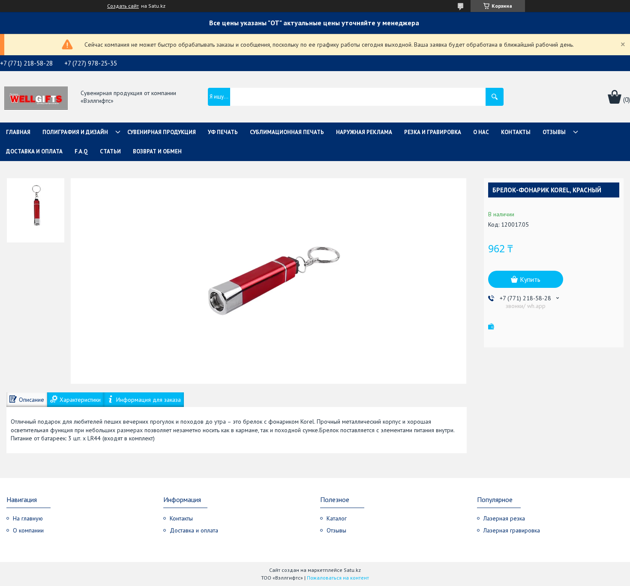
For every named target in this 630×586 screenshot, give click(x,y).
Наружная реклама (364, 132)
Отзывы (554, 132)
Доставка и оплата (34, 151)
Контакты (516, 132)
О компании (28, 530)
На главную (28, 518)
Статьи (110, 151)
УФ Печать (223, 132)
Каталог (337, 518)
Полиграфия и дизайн (75, 132)
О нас (481, 132)
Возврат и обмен (157, 151)
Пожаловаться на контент (338, 577)
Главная (18, 132)
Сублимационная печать (287, 132)
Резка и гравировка (432, 132)
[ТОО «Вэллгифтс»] (36, 97)
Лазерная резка (504, 518)
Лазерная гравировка (511, 530)
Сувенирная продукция (161, 132)
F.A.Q (81, 151)
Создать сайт (123, 6)
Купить (530, 279)
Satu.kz (352, 570)
